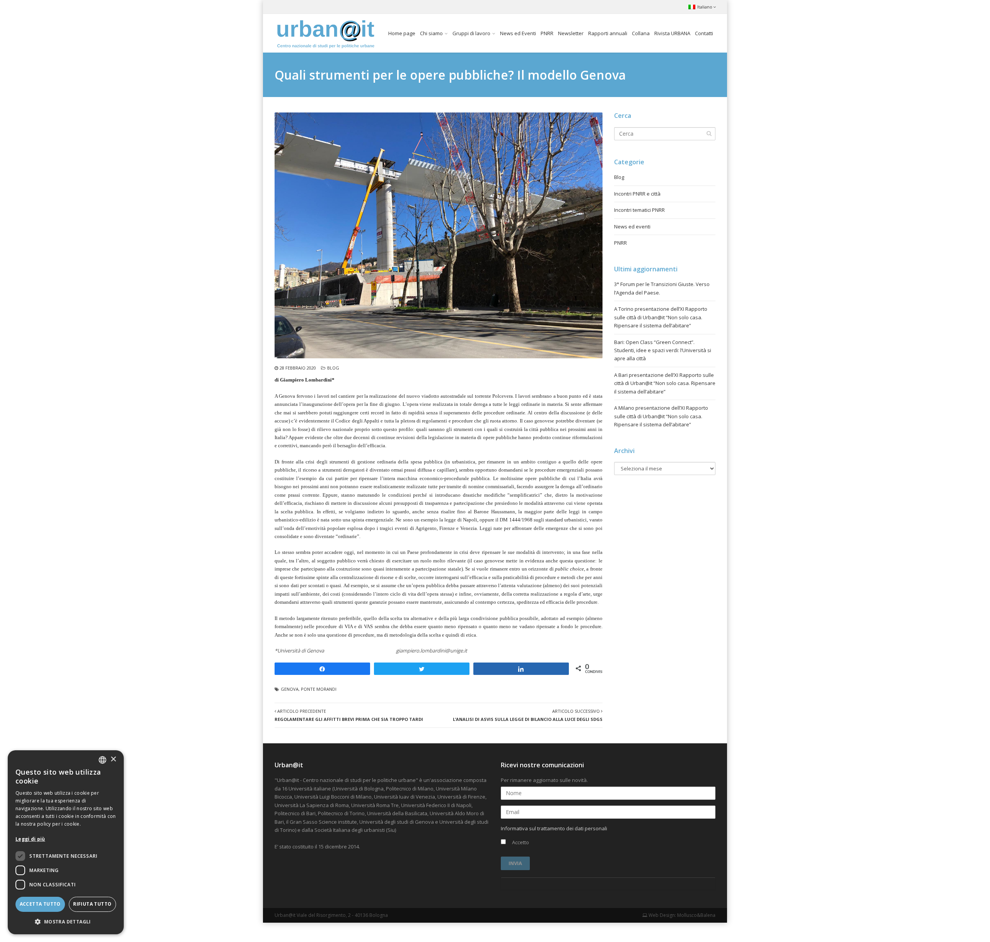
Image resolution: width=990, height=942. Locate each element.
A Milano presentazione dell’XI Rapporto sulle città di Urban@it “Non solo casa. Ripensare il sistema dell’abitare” (661, 416)
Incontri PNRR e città (637, 193)
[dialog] (66, 842)
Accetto (520, 842)
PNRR (547, 33)
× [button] (113, 759)
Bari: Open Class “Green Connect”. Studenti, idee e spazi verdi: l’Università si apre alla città (662, 350)
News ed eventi (632, 226)
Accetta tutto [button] (40, 904)
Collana (641, 33)
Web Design (661, 915)
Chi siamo (431, 33)
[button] (65, 922)
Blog (333, 368)
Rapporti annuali (607, 33)
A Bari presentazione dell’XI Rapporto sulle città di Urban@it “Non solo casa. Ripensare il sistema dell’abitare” (664, 383)
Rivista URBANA (672, 33)
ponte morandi (318, 689)
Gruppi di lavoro (471, 33)
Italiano (704, 7)
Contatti (704, 33)
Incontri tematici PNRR (639, 209)
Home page (401, 33)
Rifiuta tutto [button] (92, 904)
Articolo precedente (349, 715)
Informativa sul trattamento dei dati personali (554, 828)
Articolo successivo (528, 715)
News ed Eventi (518, 33)
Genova (290, 689)
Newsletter (571, 33)
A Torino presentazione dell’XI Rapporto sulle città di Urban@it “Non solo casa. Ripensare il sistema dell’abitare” (660, 317)
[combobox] (102, 760)
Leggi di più (30, 839)
